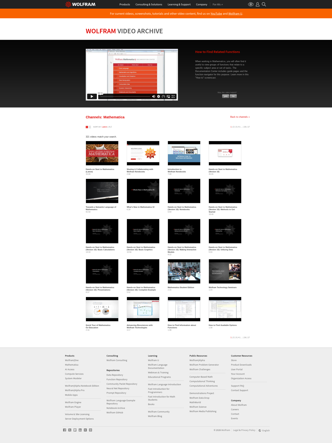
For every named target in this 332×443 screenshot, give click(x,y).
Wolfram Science (198, 406)
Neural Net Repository (118, 388)
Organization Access (241, 378)
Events (234, 418)
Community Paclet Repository (122, 383)
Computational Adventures (204, 385)
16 (245, 127)
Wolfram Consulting (117, 360)
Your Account (238, 373)
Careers (235, 409)
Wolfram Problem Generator (204, 364)
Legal (236, 430)
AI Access (69, 369)
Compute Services (74, 373)
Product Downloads (241, 364)
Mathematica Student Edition (181, 287)
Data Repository (115, 374)
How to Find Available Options (223, 325)
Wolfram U (235, 13)
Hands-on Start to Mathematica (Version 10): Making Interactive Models (182, 249)
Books (151, 404)
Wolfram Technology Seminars (223, 287)
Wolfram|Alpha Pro (75, 390)
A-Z (110, 127)
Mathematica (71, 364)
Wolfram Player (73, 406)
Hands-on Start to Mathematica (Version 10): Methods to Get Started (223, 209)
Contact (235, 413)
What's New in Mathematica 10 (140, 207)
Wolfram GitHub (115, 412)
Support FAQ (237, 385)
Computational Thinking (202, 381)
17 (249, 127)
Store (234, 360)
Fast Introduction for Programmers (158, 390)
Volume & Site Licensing (77, 414)
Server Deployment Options (79, 418)
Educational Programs (159, 376)
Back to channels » (240, 117)
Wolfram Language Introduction (164, 384)
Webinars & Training (158, 372)
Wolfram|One (72, 360)
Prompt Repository (116, 392)
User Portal (237, 369)
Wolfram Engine (73, 402)
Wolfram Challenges (200, 369)
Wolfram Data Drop (199, 397)
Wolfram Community (159, 411)
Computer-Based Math (201, 376)
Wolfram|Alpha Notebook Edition (82, 385)
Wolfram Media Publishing (203, 411)
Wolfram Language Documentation (157, 366)
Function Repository (117, 379)
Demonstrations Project (202, 393)
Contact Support (239, 390)
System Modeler (73, 378)
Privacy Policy (248, 430)
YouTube (216, 13)
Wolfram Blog (155, 416)
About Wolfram (239, 404)
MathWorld (195, 402)
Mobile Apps (71, 394)
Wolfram (124, 31)
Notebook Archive (116, 408)
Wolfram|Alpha (197, 360)
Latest (104, 127)
